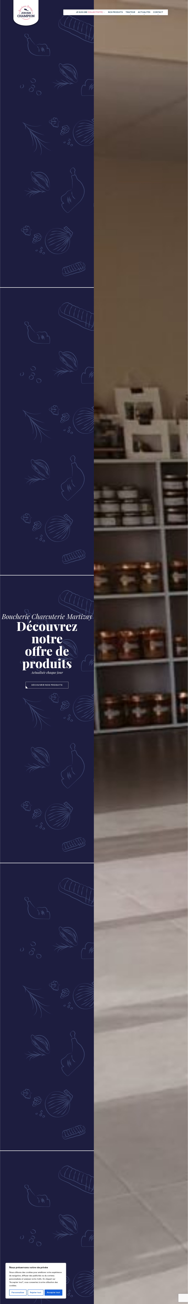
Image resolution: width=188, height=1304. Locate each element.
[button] (47, 685)
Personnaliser (18, 1293)
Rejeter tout (35, 1293)
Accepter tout (53, 1293)
